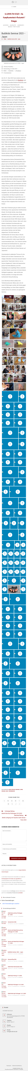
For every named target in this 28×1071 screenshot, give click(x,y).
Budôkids (20, 80)
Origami (3, 791)
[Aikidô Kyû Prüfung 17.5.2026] (4, 976)
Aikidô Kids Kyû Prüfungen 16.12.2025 (17, 993)
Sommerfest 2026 (12, 922)
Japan (21, 789)
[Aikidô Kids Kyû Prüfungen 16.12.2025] (4, 994)
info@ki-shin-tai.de (12, 1031)
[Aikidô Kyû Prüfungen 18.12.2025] (4, 985)
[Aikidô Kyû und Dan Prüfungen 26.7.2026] (4, 915)
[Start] (2, 39)
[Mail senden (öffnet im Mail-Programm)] (15, 2)
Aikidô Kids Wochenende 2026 (15, 966)
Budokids (10, 70)
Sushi (7, 791)
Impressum (9, 1065)
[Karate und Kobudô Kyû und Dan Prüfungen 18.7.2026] (4, 932)
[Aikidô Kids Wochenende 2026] (4, 967)
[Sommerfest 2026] (4, 922)
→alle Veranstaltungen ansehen (10, 903)
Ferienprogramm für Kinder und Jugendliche (11, 878)
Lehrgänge (18, 70)
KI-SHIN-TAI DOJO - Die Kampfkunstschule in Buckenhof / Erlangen (14, 17)
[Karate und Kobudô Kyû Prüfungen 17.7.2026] (4, 943)
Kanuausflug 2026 (12, 959)
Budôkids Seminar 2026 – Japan (15, 952)
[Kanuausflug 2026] (4, 960)
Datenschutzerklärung (17, 1065)
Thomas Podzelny (8, 66)
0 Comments (20, 916)
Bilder (5, 70)
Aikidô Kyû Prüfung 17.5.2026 (15, 975)
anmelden (20, 892)
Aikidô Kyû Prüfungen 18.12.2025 (16, 984)
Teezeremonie (12, 791)
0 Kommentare (7, 73)
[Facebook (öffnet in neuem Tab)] (12, 2)
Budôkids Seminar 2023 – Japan (14, 39)
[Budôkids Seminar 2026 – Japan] (4, 953)
